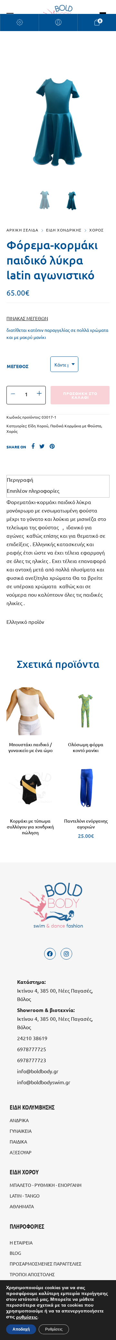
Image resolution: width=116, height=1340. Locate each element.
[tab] (58, 479)
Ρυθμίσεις (54, 1329)
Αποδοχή (21, 1329)
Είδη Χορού (38, 425)
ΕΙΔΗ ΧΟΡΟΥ (24, 1172)
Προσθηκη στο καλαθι (80, 395)
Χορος (96, 229)
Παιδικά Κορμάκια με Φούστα (75, 425)
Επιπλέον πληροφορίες (33, 490)
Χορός (11, 431)
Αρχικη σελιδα (22, 229)
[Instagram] (66, 954)
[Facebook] (50, 954)
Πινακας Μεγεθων (27, 318)
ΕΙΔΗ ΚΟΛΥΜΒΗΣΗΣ (32, 1107)
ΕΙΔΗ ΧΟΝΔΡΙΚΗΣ (64, 229)
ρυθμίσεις (26, 1317)
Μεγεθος (17, 366)
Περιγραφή (20, 479)
